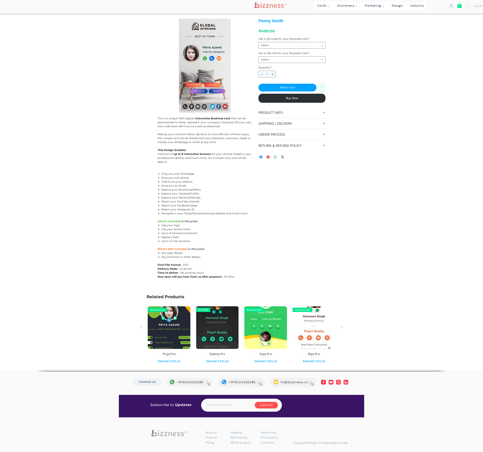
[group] (241, 335)
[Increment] (273, 74)
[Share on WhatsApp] (275, 157)
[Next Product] (341, 327)
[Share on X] (282, 157)
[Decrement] (261, 74)
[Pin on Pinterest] (268, 157)
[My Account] (451, 6)
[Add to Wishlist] (322, 87)
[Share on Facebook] (261, 157)
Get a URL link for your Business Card (284, 53)
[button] (323, 5)
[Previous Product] (141, 327)
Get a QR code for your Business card (284, 39)
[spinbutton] (267, 74)
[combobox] (291, 45)
